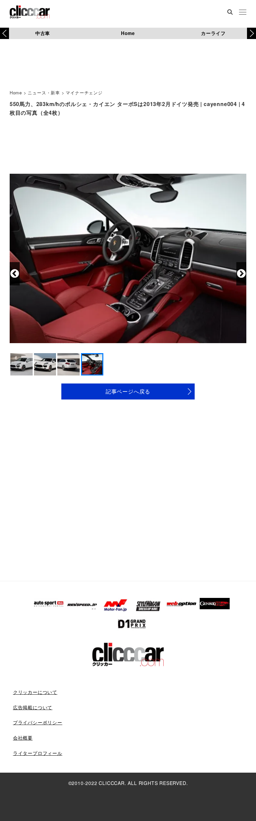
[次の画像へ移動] (241, 273)
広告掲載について (32, 707)
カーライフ (213, 33)
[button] (251, 33)
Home (128, 33)
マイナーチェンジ (84, 92)
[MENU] (242, 13)
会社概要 (23, 737)
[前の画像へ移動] (15, 273)
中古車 (42, 33)
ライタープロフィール (37, 753)
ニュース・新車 (44, 92)
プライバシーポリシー (37, 722)
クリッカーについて (35, 692)
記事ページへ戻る (128, 391)
